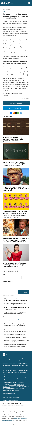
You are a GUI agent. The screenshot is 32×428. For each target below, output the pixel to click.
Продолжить (16, 424)
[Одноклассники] (14, 113)
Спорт (4, 11)
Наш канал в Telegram (17, 108)
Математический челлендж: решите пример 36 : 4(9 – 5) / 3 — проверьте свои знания (15, 164)
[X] (16, 113)
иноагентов (12, 384)
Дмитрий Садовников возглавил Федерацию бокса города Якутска (16, 308)
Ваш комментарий (8, 281)
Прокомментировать (16, 103)
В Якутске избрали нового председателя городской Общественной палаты (15, 312)
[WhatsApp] (18, 113)
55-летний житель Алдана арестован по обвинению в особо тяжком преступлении (15, 304)
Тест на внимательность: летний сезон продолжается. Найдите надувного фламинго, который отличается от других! (15, 214)
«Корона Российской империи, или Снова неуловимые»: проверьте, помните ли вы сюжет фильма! (16, 240)
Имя (4, 274)
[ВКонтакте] (11, 113)
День (10, 320)
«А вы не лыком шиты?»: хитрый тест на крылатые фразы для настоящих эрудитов (15, 265)
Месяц (20, 320)
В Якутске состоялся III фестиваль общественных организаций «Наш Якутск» (15, 299)
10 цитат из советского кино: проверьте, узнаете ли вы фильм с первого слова (16, 188)
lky (13, 393)
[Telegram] (21, 113)
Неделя (15, 320)
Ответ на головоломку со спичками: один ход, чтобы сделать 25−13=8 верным (13, 139)
